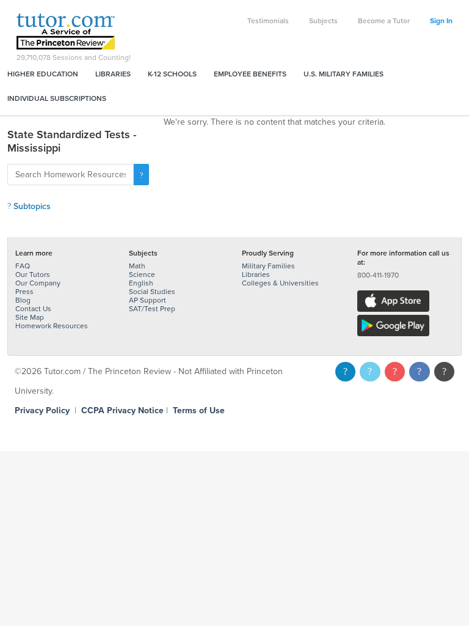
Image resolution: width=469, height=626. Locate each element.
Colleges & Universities (280, 283)
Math (137, 266)
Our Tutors (32, 274)
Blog (23, 300)
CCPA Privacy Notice (122, 410)
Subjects (323, 21)
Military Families (268, 266)
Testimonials (268, 21)
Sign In (441, 21)
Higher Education (42, 74)
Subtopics (31, 206)
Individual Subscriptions (56, 98)
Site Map (29, 317)
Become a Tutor (384, 21)
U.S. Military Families (344, 74)
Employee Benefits (250, 74)
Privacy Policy (42, 410)
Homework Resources (51, 326)
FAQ (22, 266)
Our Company (37, 283)
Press (24, 291)
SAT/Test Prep (152, 308)
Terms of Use (199, 410)
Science (142, 274)
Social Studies (152, 291)
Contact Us (33, 308)
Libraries (113, 74)
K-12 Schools (172, 74)
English (141, 283)
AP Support (147, 300)
